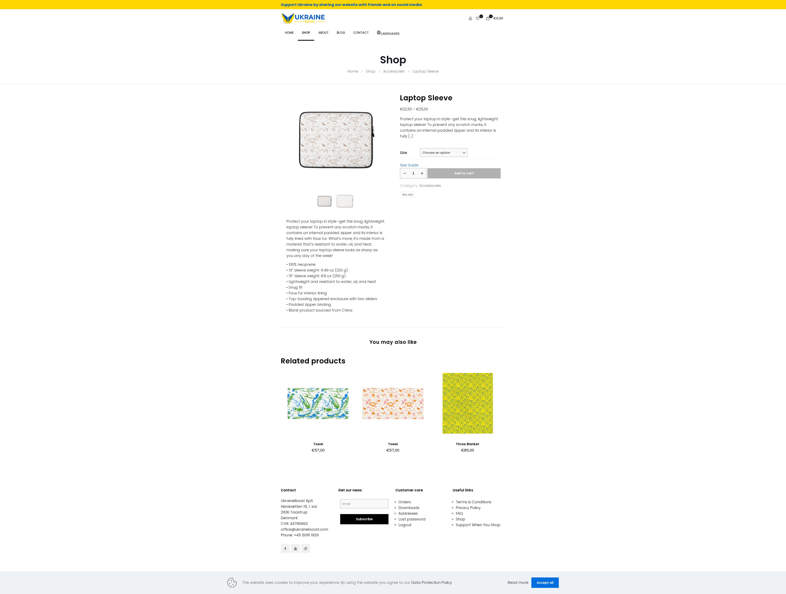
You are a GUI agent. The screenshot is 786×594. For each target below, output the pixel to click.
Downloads (409, 507)
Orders (405, 501)
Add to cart (464, 173)
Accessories (394, 71)
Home (352, 71)
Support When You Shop (478, 524)
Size (403, 152)
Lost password (412, 519)
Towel (318, 444)
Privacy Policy (468, 507)
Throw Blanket (467, 444)
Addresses (408, 513)
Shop (370, 71)
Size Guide (409, 165)
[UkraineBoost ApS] (303, 18)
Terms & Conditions (473, 501)
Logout (405, 524)
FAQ (459, 513)
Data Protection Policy (431, 582)
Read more (518, 582)
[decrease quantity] (404, 173)
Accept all (545, 582)
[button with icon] (285, 548)
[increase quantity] (422, 173)
